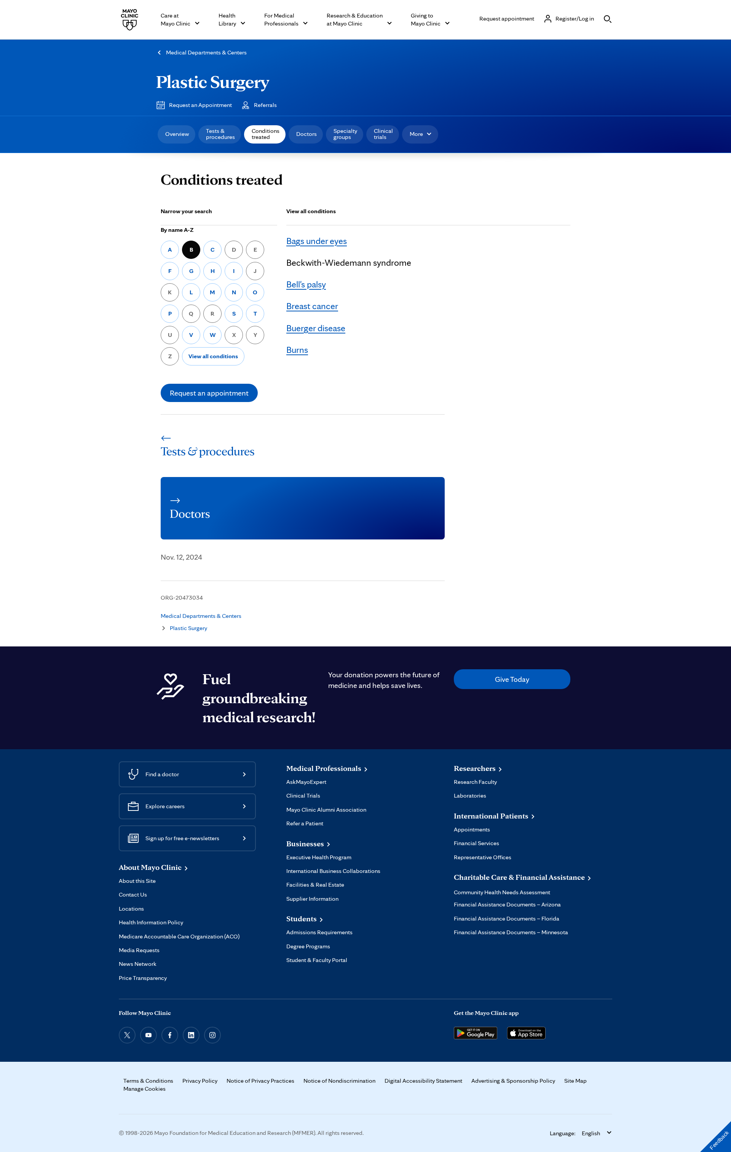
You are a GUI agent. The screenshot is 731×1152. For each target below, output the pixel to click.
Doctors (306, 133)
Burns (297, 349)
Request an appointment (209, 392)
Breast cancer (312, 305)
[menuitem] (176, 134)
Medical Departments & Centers (206, 52)
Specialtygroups (345, 133)
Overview (177, 133)
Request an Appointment (200, 104)
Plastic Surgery (212, 81)
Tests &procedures (220, 133)
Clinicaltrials (383, 133)
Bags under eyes (316, 240)
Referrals (265, 104)
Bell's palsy (306, 284)
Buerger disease (315, 327)
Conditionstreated (265, 133)
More (416, 133)
